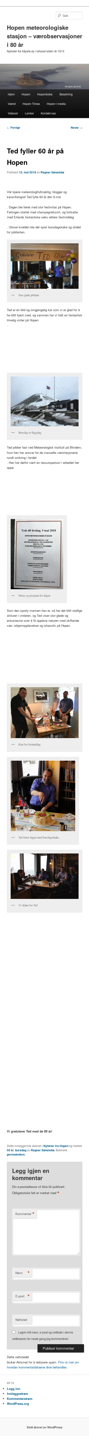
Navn (22, 1273)
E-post (22, 1296)
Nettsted (21, 1319)
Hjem (11, 94)
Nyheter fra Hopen (55, 1146)
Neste (76, 127)
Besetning (66, 94)
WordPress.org (18, 1403)
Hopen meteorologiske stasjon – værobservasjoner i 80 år (44, 36)
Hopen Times (31, 104)
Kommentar (24, 1214)
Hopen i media (56, 104)
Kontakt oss (48, 113)
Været (12, 104)
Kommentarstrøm (20, 1398)
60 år (10, 1150)
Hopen (26, 94)
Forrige (13, 127)
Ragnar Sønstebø (52, 172)
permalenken (16, 1154)
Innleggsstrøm (17, 1393)
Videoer (13, 113)
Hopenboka (44, 94)
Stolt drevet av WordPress (44, 1427)
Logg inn (13, 1388)
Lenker (29, 113)
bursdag (20, 1150)
